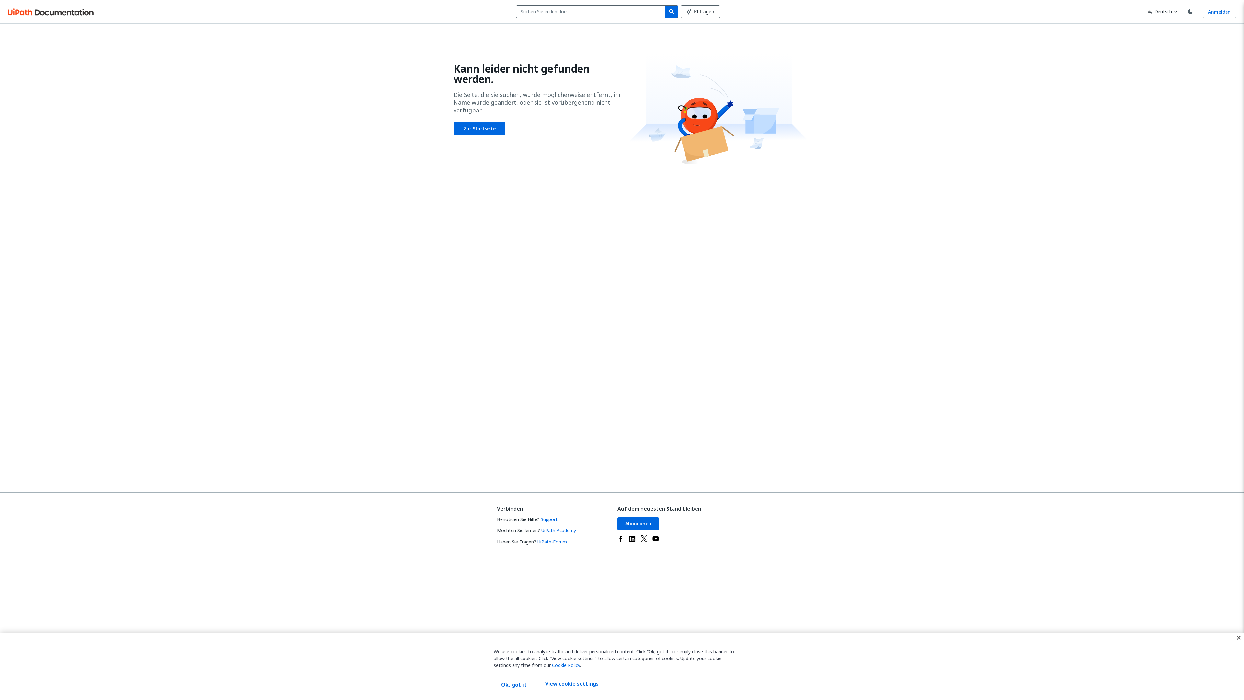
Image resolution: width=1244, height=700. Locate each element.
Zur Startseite (480, 128)
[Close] (1239, 638)
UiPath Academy (558, 530)
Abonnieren (638, 523)
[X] (644, 538)
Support (549, 519)
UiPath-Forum (552, 541)
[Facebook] (620, 538)
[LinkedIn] (632, 538)
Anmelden (1219, 11)
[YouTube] (655, 538)
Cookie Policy (566, 665)
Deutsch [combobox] (1159, 11)
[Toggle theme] (1190, 11)
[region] (622, 666)
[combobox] (592, 12)
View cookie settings (572, 684)
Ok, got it (514, 685)
